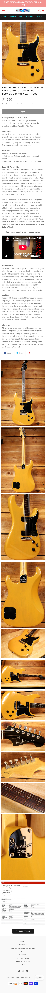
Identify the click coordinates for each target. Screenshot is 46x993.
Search (23, 955)
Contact (30, 17)
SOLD (23, 112)
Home (3, 17)
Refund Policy (23, 961)
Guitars (13, 17)
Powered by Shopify (33, 977)
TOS (23, 965)
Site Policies (23, 958)
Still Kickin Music (17, 977)
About (40, 17)
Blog (21, 17)
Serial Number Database (23, 948)
